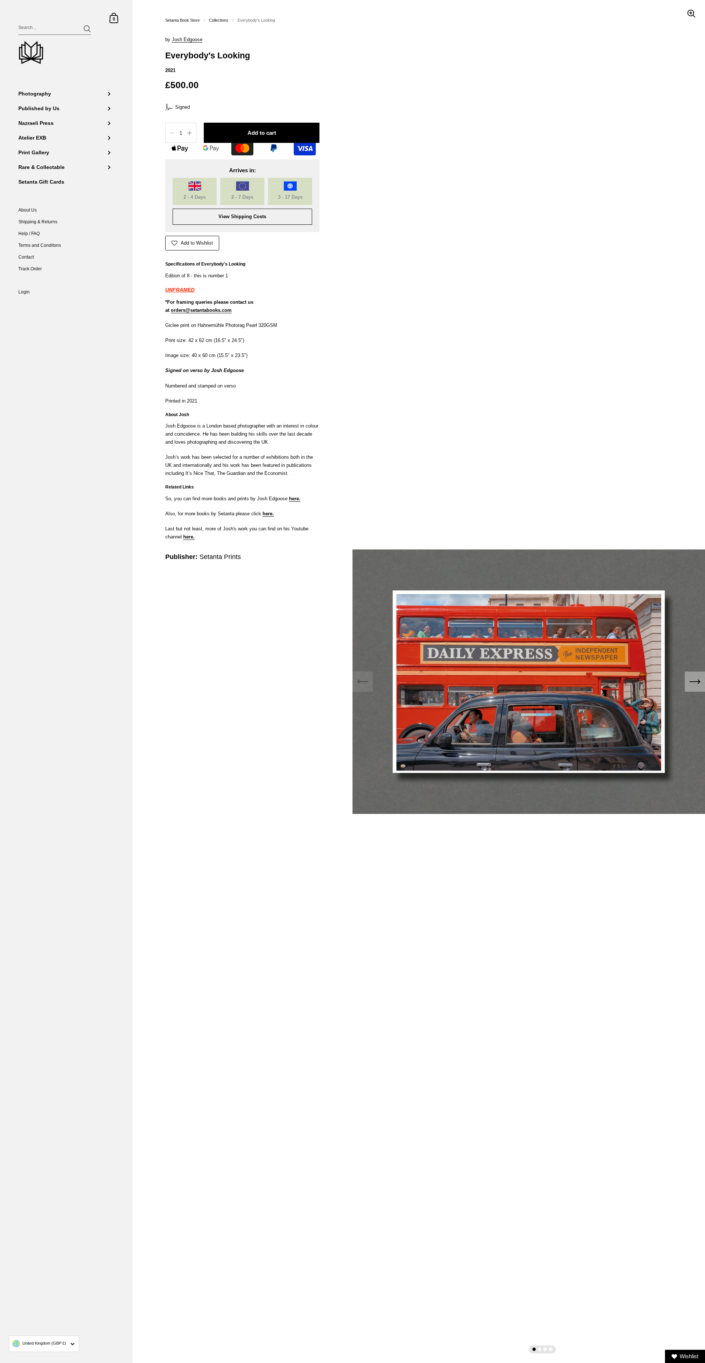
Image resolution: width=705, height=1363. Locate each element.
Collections (218, 20)
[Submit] (87, 29)
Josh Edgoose (187, 39)
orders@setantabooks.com (201, 310)
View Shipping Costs (242, 216)
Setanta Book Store (182, 20)
